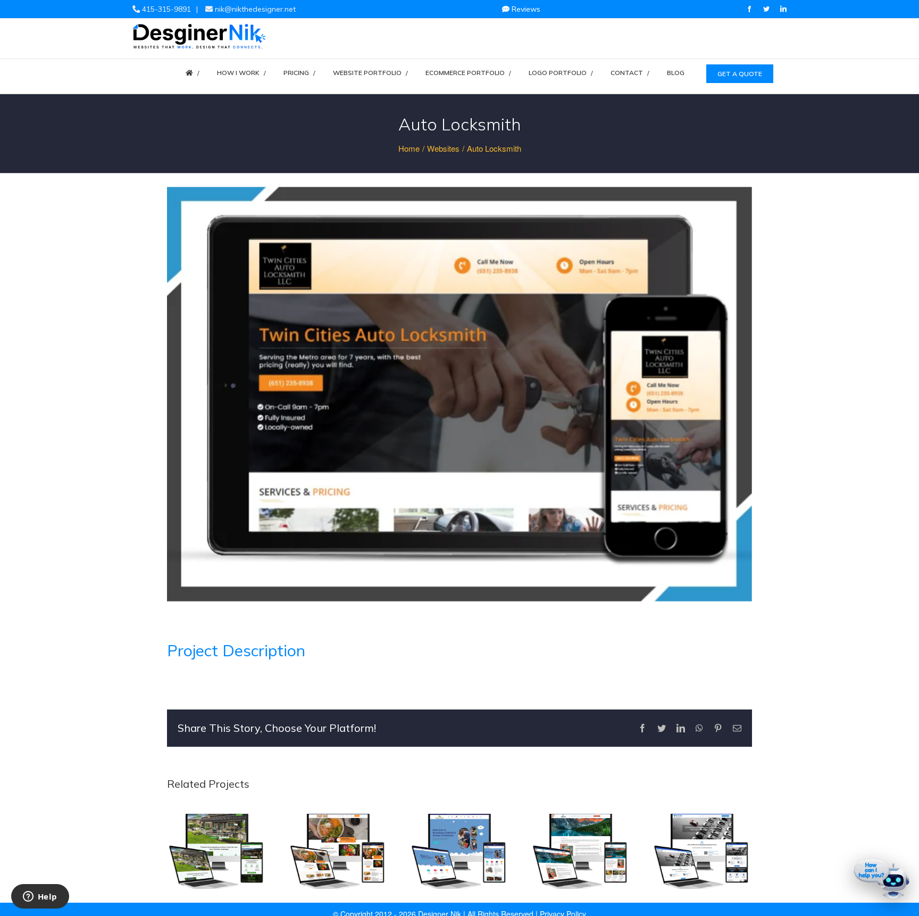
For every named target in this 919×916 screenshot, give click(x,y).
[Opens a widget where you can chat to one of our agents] (40, 897)
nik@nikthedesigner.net (254, 9)
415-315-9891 (165, 9)
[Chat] (881, 878)
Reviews (524, 9)
